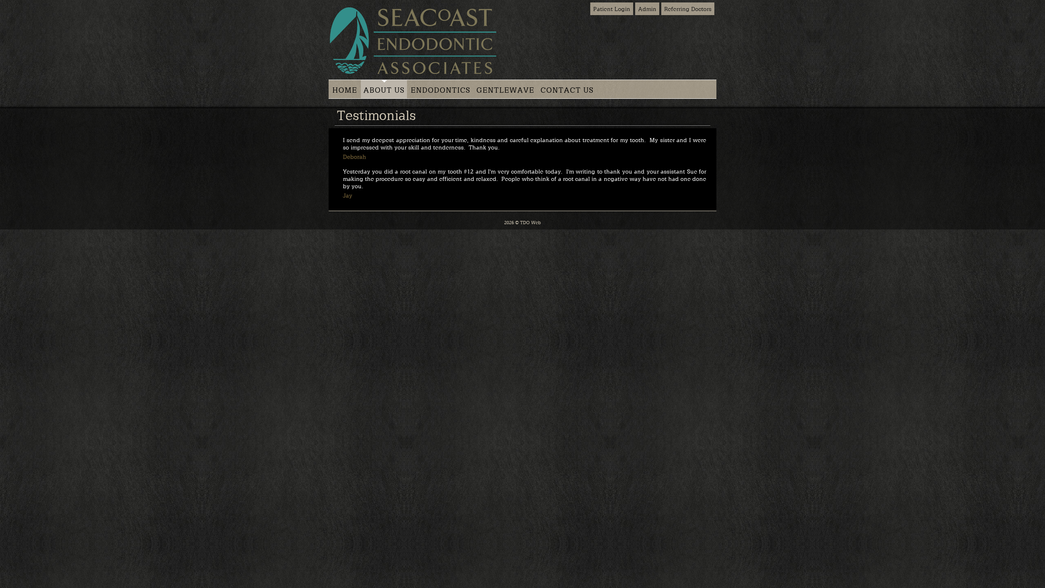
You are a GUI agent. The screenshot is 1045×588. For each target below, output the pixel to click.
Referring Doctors (687, 8)
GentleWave (505, 89)
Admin (647, 8)
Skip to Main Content (24, 3)
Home (344, 89)
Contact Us (567, 89)
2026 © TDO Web (522, 222)
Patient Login (611, 8)
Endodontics (440, 89)
